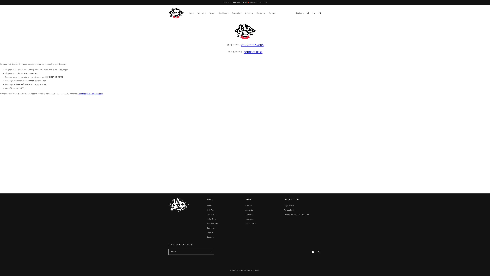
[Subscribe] (211, 252)
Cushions (211, 228)
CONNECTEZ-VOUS (252, 45)
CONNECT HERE (253, 52)
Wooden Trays (212, 223)
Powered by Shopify (253, 270)
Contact (249, 205)
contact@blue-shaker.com (90, 93)
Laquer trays (212, 214)
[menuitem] (191, 13)
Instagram (250, 219)
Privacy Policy (289, 210)
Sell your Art (251, 223)
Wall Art (210, 210)
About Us (249, 210)
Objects (210, 232)
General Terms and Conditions (296, 214)
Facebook (250, 214)
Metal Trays (211, 219)
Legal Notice (289, 205)
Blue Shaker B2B (241, 270)
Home (209, 205)
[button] (308, 13)
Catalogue (211, 237)
